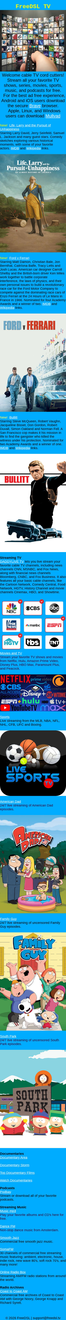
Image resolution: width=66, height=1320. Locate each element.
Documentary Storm (14, 1165)
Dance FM (7, 1226)
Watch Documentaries (16, 1180)
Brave (35, 105)
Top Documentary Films (17, 1173)
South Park (8, 1036)
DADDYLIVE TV (12, 561)
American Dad (10, 801)
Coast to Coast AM (13, 1291)
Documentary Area (13, 1157)
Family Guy (8, 919)
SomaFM (6, 1249)
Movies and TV (11, 653)
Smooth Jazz (9, 1238)
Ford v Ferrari (19, 258)
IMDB (15, 148)
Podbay (5, 1192)
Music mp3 (8, 1211)
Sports (5, 717)
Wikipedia (33, 148)
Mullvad (52, 115)
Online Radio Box (13, 1272)
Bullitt (13, 417)
